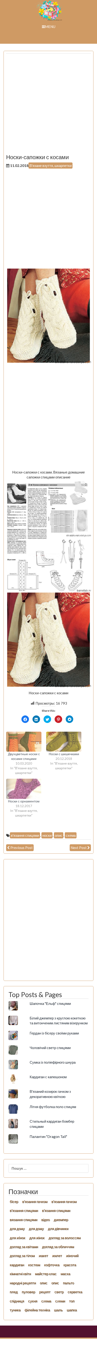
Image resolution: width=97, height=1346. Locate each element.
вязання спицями (23, 1219)
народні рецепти (23, 1283)
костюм (34, 1265)
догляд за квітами (24, 1246)
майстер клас (46, 1273)
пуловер (28, 1292)
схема (71, 835)
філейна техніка (37, 1310)
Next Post (79, 847)
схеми (60, 1301)
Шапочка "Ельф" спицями (50, 1003)
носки (47, 835)
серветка (75, 1292)
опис (58, 835)
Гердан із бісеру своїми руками (54, 1033)
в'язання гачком (34, 1201)
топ (71, 1301)
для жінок (36, 1237)
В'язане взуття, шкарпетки (50, 165)
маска (65, 1273)
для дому (17, 1228)
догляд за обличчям (58, 1246)
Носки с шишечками (64, 754)
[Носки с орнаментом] (23, 789)
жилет (57, 1255)
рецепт (44, 1292)
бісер (14, 1201)
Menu (50, 26)
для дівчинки (58, 1228)
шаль (58, 1310)
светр (59, 1292)
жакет (43, 1255)
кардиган (17, 1265)
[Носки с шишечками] (63, 742)
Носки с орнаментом (24, 801)
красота (69, 1265)
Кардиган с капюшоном (48, 1077)
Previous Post (21, 847)
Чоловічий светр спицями (50, 1048)
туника (15, 1310)
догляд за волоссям (64, 1237)
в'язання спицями (25, 835)
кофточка (51, 1265)
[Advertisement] (48, 105)
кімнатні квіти (20, 1273)
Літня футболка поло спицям (53, 1107)
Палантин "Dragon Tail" (48, 1136)
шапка (72, 1310)
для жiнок (17, 1237)
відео (45, 1219)
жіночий (72, 1255)
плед (14, 1292)
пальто (68, 1283)
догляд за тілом (22, 1255)
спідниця (17, 1301)
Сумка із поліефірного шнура (53, 1062)
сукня (32, 1301)
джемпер (61, 1219)
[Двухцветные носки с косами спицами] (23, 742)
